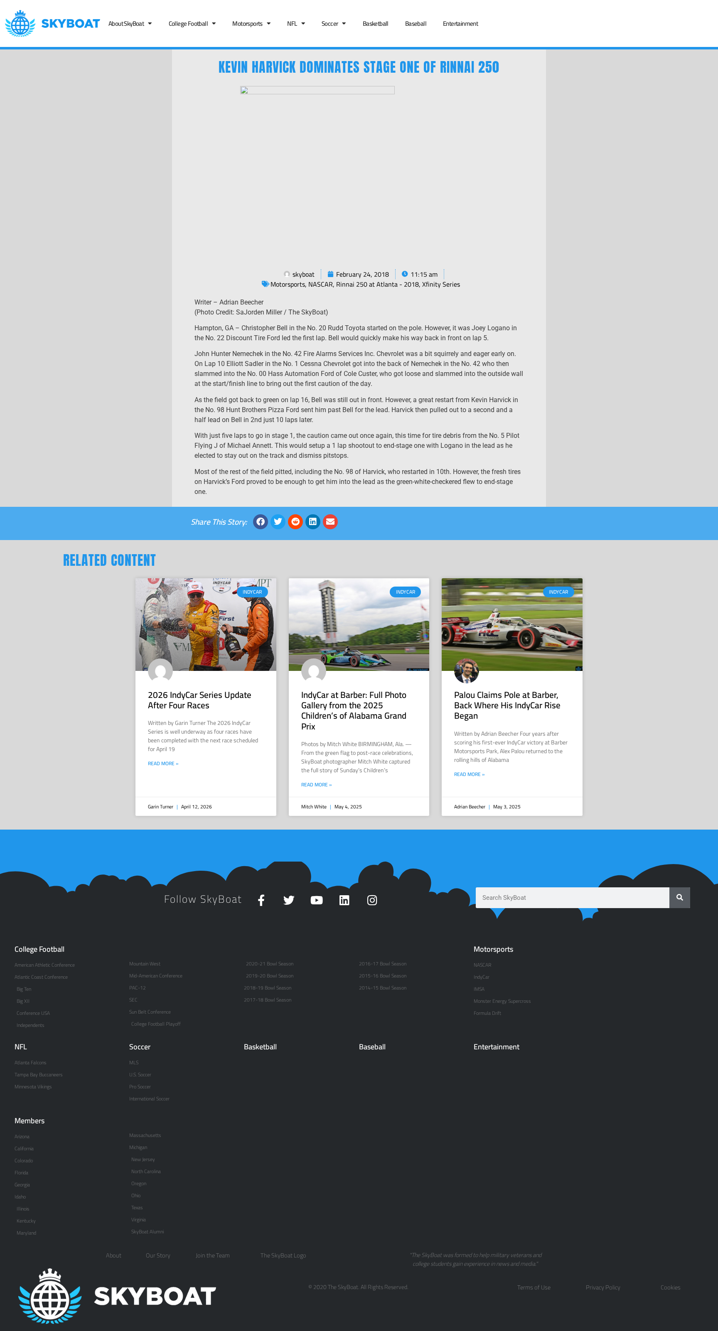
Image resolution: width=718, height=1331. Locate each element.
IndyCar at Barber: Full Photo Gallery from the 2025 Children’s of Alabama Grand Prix (353, 710)
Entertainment (460, 23)
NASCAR (320, 284)
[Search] (679, 897)
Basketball (376, 23)
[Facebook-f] (261, 900)
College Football (188, 23)
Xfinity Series (441, 284)
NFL (292, 23)
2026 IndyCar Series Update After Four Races (199, 700)
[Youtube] (316, 900)
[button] (260, 521)
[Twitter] (289, 900)
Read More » (163, 763)
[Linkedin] (344, 900)
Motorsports (247, 23)
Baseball (415, 23)
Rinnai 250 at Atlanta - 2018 (377, 284)
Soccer (330, 23)
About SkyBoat (126, 23)
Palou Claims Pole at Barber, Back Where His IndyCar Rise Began (507, 705)
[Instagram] (372, 900)
